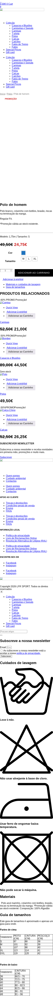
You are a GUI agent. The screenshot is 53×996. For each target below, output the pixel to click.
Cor (10, 253)
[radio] (23, 253)
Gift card (10, 52)
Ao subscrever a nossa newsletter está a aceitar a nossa (22, 652)
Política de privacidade (18, 535)
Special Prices (13, 49)
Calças (15, 39)
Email (3, 647)
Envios (9, 508)
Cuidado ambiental (16, 478)
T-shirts (15, 33)
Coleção (10, 23)
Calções (16, 41)
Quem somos (13, 475)
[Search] (1, 635)
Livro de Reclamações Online (21, 538)
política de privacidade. (28, 653)
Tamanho (10, 261)
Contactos (11, 481)
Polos (15, 36)
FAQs (9, 511)
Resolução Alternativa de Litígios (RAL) (26, 541)
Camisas (16, 31)
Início (2, 94)
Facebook (11, 563)
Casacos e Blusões (22, 25)
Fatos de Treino (20, 44)
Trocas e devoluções (17, 503)
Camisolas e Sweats (22, 28)
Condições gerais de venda (20, 505)
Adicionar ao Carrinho (34, 273)
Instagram (11, 565)
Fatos (15, 47)
